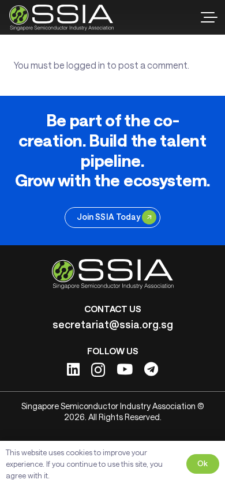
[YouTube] (125, 369)
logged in (85, 64)
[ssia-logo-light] (61, 18)
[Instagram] (98, 370)
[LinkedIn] (73, 369)
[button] (208, 17)
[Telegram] (151, 369)
